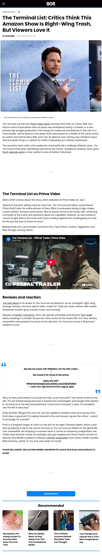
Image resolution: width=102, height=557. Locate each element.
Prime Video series (40, 124)
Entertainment (8, 12)
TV (19, 12)
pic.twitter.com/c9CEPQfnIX (61, 384)
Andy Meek (9, 36)
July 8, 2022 (67, 387)
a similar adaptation (57, 438)
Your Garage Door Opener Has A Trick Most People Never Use (89, 538)
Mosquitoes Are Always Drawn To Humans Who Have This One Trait (12, 539)
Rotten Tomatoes (24, 315)
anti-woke (86, 315)
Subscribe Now (51, 494)
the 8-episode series (13, 152)
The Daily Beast (10, 303)
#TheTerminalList (36, 384)
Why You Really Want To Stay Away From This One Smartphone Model (37, 539)
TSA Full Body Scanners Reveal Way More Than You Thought (62, 537)
